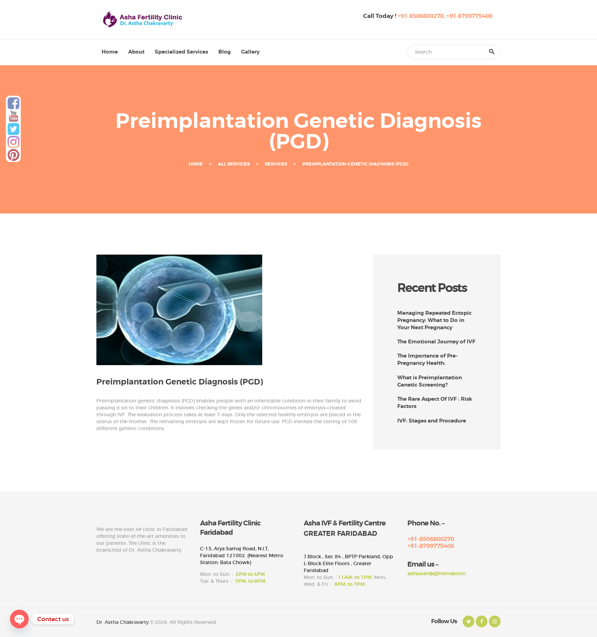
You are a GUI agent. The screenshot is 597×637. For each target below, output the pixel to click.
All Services (234, 164)
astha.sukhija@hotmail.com (436, 573)
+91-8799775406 (430, 546)
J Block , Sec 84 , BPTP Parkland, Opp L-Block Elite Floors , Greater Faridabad (348, 563)
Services (276, 164)
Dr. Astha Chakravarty (122, 622)
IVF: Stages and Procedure (431, 420)
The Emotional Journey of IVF (436, 341)
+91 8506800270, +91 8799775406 (445, 16)
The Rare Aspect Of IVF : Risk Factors (434, 403)
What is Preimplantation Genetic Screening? (429, 381)
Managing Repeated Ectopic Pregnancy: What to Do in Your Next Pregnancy (434, 320)
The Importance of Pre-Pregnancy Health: (427, 359)
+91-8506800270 (430, 539)
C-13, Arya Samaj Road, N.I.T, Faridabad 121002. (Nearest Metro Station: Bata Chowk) (241, 555)
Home (196, 164)
